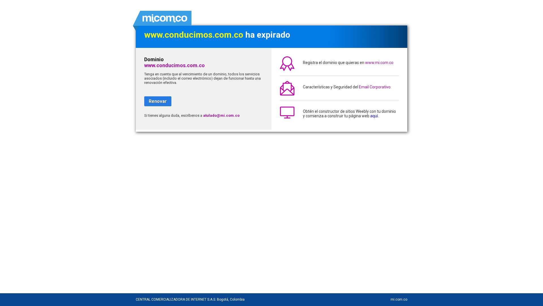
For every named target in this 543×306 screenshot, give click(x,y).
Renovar (158, 101)
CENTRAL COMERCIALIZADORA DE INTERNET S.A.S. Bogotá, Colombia (190, 299)
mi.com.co (399, 299)
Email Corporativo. (375, 87)
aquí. (374, 116)
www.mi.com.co (379, 62)
